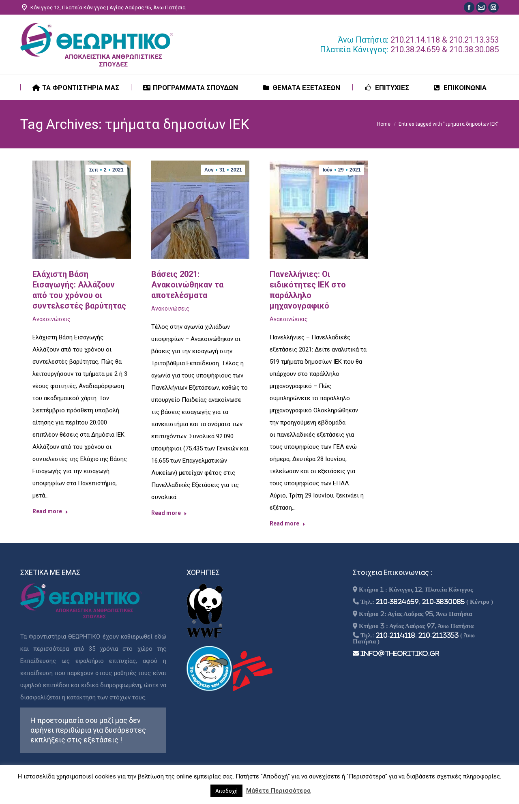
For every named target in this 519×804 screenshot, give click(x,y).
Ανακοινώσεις (51, 319)
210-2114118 (395, 635)
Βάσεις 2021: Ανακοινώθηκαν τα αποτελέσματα (187, 284)
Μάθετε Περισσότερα (278, 790)
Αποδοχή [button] (226, 791)
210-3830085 (443, 601)
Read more (47, 511)
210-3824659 (397, 601)
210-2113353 (438, 635)
